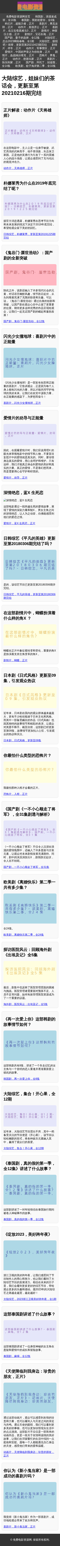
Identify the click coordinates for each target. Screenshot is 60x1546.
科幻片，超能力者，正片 (19, 23)
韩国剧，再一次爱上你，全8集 (22, 1078)
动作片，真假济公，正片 (32, 27)
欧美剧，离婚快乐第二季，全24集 (24, 934)
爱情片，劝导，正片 (16, 477)
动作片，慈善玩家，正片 (27, 58)
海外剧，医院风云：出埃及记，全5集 (26, 1004)
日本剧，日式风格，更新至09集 (22, 740)
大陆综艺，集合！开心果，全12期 (24, 1148)
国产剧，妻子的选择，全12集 (22, 37)
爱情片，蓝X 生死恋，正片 (19, 523)
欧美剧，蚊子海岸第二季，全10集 (35, 65)
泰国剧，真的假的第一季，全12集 (24, 1219)
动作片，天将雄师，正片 (18, 168)
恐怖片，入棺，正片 (16, 794)
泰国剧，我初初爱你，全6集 (38, 20)
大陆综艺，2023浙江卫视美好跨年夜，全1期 (30, 1299)
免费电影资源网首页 (18, 16)
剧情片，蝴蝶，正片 (16, 660)
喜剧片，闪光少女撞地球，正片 (22, 402)
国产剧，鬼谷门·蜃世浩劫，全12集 (24, 321)
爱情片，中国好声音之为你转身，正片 (27, 51)
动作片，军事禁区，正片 (40, 48)
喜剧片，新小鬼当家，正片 (20, 1526)
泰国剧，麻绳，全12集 (17, 1356)
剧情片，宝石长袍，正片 (39, 34)
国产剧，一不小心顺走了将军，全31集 (26, 867)
